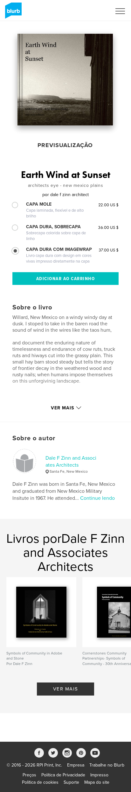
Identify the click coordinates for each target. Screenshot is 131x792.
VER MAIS (65, 689)
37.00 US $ (109, 250)
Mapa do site (96, 782)
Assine (96, 11)
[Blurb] (12, 13)
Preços (29, 775)
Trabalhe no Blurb (106, 765)
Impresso (99, 775)
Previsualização (65, 145)
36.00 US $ (108, 227)
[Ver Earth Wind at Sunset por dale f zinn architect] (65, 79)
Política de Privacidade (63, 775)
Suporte (71, 782)
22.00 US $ (108, 205)
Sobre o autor (33, 438)
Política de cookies (40, 782)
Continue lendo (97, 498)
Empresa (75, 765)
